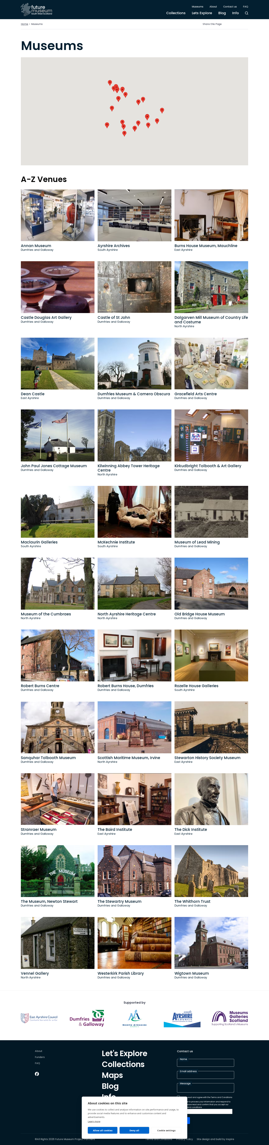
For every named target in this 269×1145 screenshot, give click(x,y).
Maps (112, 1076)
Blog (222, 13)
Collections (176, 13)
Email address (188, 1071)
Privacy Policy (184, 1139)
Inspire (230, 1139)
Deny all (134, 1130)
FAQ (245, 6)
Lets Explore (202, 13)
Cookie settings (166, 1130)
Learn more (94, 1121)
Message (185, 1083)
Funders (40, 1057)
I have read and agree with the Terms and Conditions (206, 1097)
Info (235, 13)
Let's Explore (124, 1054)
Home (24, 24)
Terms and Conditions (158, 1139)
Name (183, 1059)
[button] (157, 121)
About (213, 6)
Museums (197, 6)
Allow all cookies (102, 1130)
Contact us (230, 6)
